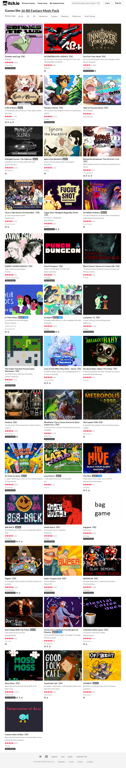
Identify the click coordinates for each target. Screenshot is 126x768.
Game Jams (42, 3)
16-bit (20, 16)
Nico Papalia (88, 110)
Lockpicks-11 (89, 317)
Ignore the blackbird (53, 159)
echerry (8, 428)
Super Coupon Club (52, 578)
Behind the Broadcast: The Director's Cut (101, 159)
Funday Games (10, 481)
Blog (70, 757)
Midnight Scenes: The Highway (18, 159)
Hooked (8, 422)
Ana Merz (47, 164)
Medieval (65, 16)
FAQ (62, 757)
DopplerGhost (10, 635)
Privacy (80, 761)
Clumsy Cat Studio (51, 374)
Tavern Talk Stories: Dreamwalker (20, 212)
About (54, 757)
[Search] (98, 3)
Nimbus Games (89, 272)
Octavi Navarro (11, 164)
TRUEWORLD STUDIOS (53, 62)
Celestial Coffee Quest (93, 630)
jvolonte (8, 584)
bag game (87, 527)
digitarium (87, 323)
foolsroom (87, 530)
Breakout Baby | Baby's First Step (97, 369)
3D (34, 16)
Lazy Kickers (49, 476)
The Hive (87, 476)
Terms (71, 761)
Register (118, 3)
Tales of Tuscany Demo (93, 108)
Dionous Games (50, 638)
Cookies (90, 761)
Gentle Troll (9, 218)
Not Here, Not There (52, 689)
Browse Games (28, 3)
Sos (45, 481)
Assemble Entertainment (92, 374)
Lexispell (48, 317)
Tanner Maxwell (89, 62)
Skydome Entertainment (92, 481)
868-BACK (9, 527)
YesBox (86, 428)
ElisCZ (85, 167)
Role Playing (90, 16)
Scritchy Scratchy (13, 476)
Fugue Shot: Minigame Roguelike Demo (61, 212)
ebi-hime (8, 113)
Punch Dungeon (51, 266)
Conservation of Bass (14, 734)
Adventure (43, 16)
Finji (6, 533)
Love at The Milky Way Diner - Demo (60, 369)
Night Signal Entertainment (93, 218)
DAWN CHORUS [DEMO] (16, 266)
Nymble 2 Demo (51, 108)
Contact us (81, 757)
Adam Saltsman (50, 272)
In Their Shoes (11, 317)
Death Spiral (49, 527)
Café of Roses (11, 108)
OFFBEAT (87, 683)
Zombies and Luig (12, 56)
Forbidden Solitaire (91, 212)
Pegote (8, 578)
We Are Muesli (10, 323)
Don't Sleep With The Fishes (17, 630)
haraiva (8, 272)
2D (28, 16)
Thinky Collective (11, 377)
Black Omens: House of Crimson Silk (99, 266)
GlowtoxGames (89, 584)
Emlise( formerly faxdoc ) (14, 740)
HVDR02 (47, 430)
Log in (107, 3)
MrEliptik (47, 323)
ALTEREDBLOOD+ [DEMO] (56, 56)
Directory (61, 761)
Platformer (76, 16)
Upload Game (58, 3)
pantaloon (87, 689)
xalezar (46, 113)
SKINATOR (88, 578)
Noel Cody (9, 689)
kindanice (47, 533)
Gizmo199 (48, 584)
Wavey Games (88, 635)
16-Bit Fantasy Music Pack (40, 11)
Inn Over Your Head (92, 56)
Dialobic (8, 59)
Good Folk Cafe (50, 683)
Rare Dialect (49, 220)
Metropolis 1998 (90, 422)
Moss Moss (10, 683)
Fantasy (54, 16)
